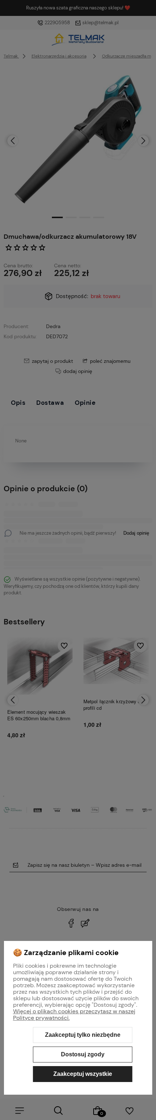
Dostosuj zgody (82, 1054)
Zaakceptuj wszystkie (82, 1074)
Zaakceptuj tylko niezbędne (82, 1035)
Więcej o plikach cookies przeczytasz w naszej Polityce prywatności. (74, 1014)
